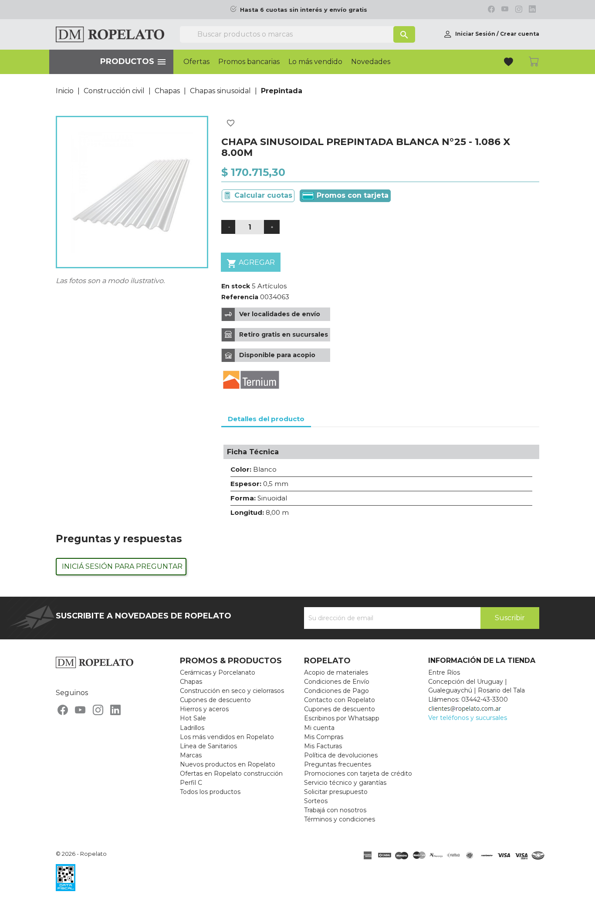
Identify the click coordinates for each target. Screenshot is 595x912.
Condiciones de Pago (336, 691)
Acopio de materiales (336, 672)
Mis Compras (323, 737)
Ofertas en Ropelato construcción (231, 773)
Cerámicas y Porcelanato (217, 672)
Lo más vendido (315, 62)
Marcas (191, 755)
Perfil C (191, 783)
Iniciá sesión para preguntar (122, 566)
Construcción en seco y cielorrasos (232, 691)
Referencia (239, 297)
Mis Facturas (323, 746)
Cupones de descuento (215, 700)
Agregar (251, 263)
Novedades (370, 62)
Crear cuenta (519, 33)
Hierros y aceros (204, 709)
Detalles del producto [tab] (266, 419)
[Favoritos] (509, 63)
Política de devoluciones (341, 755)
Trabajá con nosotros (335, 810)
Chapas (191, 682)
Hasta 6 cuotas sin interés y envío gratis (303, 10)
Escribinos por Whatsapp (341, 718)
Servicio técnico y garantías (345, 783)
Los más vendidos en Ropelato (227, 737)
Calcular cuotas (263, 195)
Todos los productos (210, 792)
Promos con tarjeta (351, 195)
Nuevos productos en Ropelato (227, 764)
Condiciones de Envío (336, 682)
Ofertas (196, 62)
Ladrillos (192, 728)
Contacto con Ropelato (339, 700)
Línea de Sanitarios (208, 746)
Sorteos (316, 801)
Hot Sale (193, 718)
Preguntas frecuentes (337, 764)
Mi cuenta (319, 728)
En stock (235, 286)
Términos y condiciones (339, 819)
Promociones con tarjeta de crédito (358, 773)
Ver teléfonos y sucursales (467, 718)
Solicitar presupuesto (336, 792)
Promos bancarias (249, 62)
